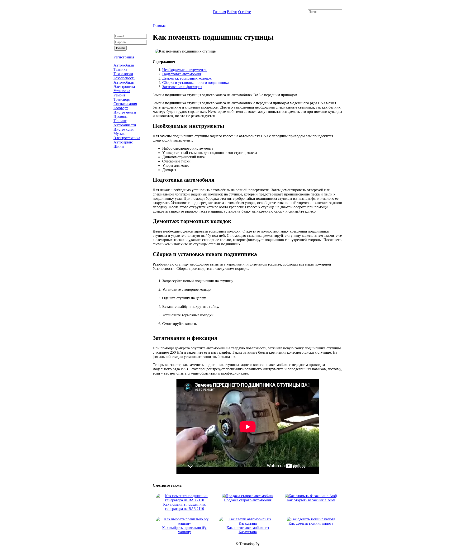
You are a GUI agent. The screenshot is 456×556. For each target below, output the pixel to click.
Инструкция (123, 129)
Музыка (120, 134)
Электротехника (127, 138)
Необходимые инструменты (184, 70)
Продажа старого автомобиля (247, 500)
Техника (120, 69)
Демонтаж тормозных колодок (187, 78)
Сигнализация (125, 104)
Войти (232, 12)
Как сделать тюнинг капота (311, 523)
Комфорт (121, 108)
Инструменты (125, 112)
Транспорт (122, 99)
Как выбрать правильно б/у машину (184, 530)
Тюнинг (120, 121)
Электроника (124, 87)
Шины (119, 146)
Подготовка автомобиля (181, 74)
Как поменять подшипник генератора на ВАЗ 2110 (184, 506)
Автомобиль (124, 82)
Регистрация (124, 57)
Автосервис (123, 142)
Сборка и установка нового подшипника (195, 83)
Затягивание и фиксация (182, 87)
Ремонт (119, 95)
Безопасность (124, 78)
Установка (122, 91)
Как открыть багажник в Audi (311, 500)
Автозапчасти (125, 125)
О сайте (244, 12)
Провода (121, 116)
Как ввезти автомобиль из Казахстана (248, 530)
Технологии (123, 74)
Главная (219, 12)
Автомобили (124, 65)
